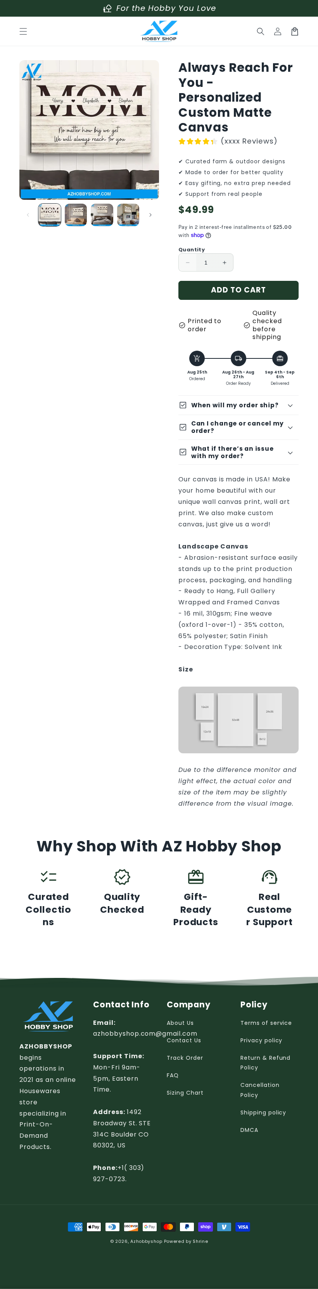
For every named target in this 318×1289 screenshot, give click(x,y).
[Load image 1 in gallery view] (49, 215)
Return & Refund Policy (265, 1062)
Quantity (191, 249)
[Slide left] (27, 214)
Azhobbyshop (146, 1241)
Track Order (185, 1058)
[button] (23, 31)
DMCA (249, 1130)
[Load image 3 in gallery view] (102, 215)
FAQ (173, 1075)
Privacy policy (261, 1040)
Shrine (200, 1241)
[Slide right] (150, 214)
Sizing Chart (185, 1093)
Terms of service (266, 1023)
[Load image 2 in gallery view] (76, 215)
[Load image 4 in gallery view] (128, 215)
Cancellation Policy (260, 1090)
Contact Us (184, 1040)
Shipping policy (263, 1112)
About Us (180, 1023)
